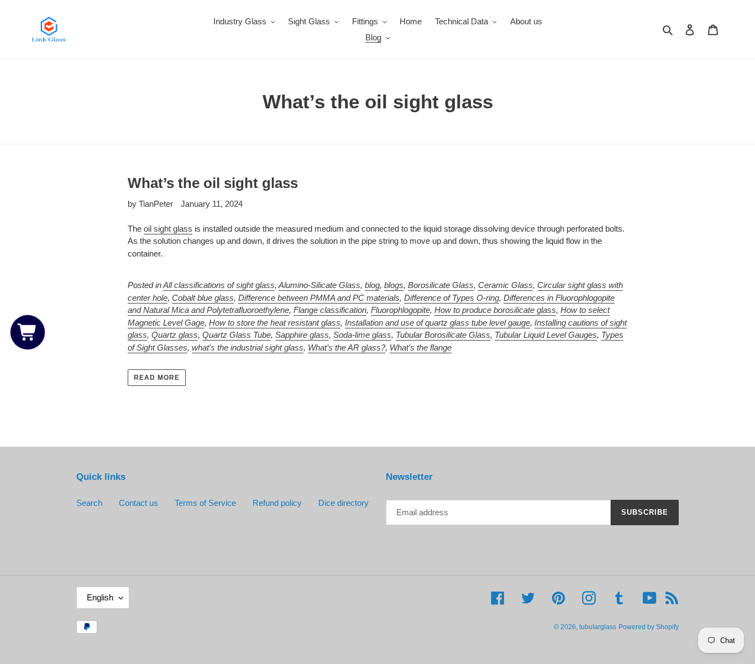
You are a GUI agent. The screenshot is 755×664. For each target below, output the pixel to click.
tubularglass (597, 627)
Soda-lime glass (362, 334)
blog (372, 285)
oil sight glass (168, 228)
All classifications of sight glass (219, 285)
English (100, 597)
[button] (27, 331)
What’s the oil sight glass (213, 183)
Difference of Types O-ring (451, 297)
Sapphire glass (302, 334)
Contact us (138, 503)
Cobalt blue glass (203, 297)
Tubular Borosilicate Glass (443, 334)
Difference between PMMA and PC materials (319, 297)
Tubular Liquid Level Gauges (546, 334)
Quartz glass (174, 334)
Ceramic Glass (505, 285)
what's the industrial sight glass (247, 347)
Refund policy (277, 503)
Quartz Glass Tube (236, 334)
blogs (393, 285)
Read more (157, 377)
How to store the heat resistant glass (274, 322)
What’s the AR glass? (346, 347)
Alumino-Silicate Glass (319, 285)
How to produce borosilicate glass (495, 310)
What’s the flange (421, 347)
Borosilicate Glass (441, 285)
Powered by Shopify (648, 627)
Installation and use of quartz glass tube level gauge (437, 322)
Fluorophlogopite (400, 310)
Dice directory (343, 503)
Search (89, 503)
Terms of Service (205, 503)
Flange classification (329, 310)
